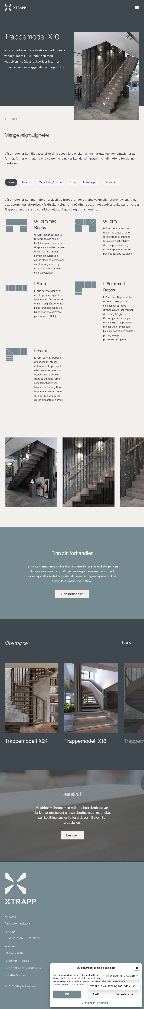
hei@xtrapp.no (14, 952)
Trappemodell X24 (26, 741)
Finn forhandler (72, 594)
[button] (137, 968)
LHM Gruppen (14, 938)
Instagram (25, 923)
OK (67, 994)
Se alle (126, 643)
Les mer (72, 835)
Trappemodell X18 (85, 741)
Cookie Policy (88, 1002)
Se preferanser (125, 994)
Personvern (103, 1002)
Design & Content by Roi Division (23, 968)
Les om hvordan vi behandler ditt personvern (75, 984)
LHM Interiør (33, 938)
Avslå (96, 994)
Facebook (11, 923)
